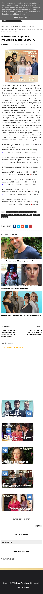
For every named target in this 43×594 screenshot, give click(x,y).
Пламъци (4, 29)
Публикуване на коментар (13, 347)
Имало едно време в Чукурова (28, 212)
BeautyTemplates (22, 583)
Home (3, 26)
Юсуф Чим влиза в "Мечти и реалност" (17, 261)
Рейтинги (12, 29)
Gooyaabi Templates (21, 587)
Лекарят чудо (14, 28)
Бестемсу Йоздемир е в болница (14, 288)
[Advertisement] (21, 372)
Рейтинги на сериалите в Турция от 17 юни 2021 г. (21, 316)
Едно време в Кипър (13, 26)
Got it (27, 17)
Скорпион (21, 29)
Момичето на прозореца (29, 28)
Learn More (18, 17)
